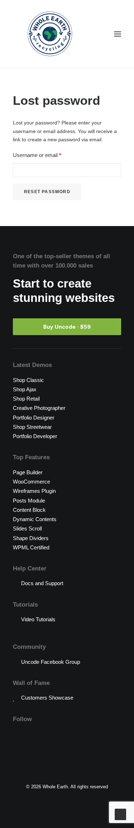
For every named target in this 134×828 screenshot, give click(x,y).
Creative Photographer (39, 408)
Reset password (47, 191)
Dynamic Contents (34, 519)
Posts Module (29, 501)
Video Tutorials (38, 619)
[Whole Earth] (50, 34)
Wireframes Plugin (34, 491)
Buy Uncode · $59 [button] (67, 326)
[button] (117, 34)
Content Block (29, 510)
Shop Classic (28, 380)
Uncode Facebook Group (50, 662)
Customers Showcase (47, 698)
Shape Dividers (31, 538)
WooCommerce (31, 482)
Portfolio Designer (33, 418)
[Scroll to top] (120, 814)
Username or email (37, 155)
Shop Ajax (24, 389)
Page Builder (28, 472)
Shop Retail (26, 399)
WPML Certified (31, 547)
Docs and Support (42, 583)
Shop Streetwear (32, 427)
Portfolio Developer (35, 436)
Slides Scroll (27, 528)
